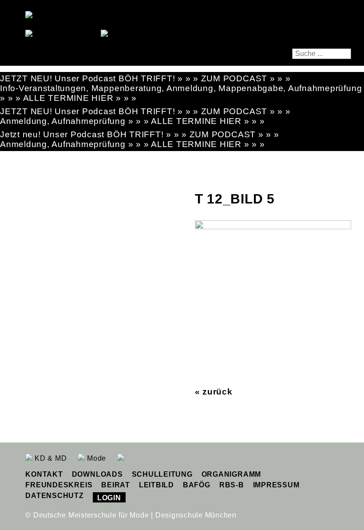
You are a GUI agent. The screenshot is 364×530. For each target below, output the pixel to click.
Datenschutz (54, 495)
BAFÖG (196, 485)
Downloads (97, 474)
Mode (95, 458)
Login (109, 498)
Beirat (115, 485)
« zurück (214, 391)
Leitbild (156, 485)
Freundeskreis (58, 485)
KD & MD (49, 458)
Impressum (276, 485)
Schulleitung (162, 474)
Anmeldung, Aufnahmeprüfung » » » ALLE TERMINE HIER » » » (132, 121)
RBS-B (231, 485)
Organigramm (231, 474)
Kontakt (44, 474)
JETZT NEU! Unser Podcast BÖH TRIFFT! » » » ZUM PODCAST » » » (145, 78)
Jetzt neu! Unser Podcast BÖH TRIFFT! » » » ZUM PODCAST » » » (139, 134)
